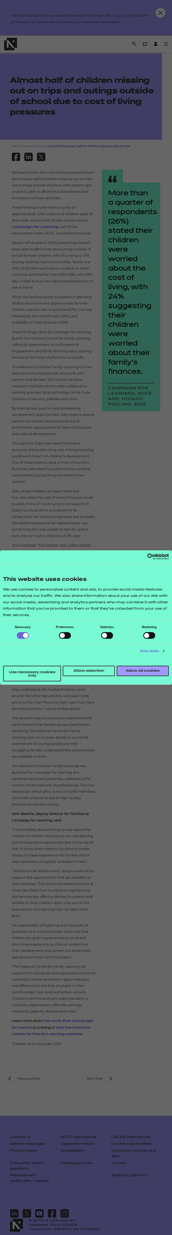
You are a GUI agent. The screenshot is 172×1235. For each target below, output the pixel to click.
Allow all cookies (143, 671)
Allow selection (88, 671)
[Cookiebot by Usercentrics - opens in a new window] (150, 556)
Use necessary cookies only (32, 674)
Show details (149, 651)
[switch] (65, 635)
